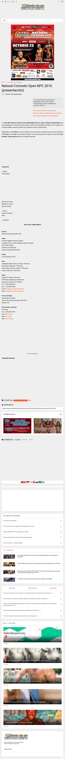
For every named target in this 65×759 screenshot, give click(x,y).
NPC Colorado (9, 318)
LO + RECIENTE (8, 550)
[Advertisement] (32, 14)
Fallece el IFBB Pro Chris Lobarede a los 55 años (23, 681)
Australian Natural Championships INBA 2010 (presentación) (17, 429)
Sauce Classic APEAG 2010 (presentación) (45, 116)
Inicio (3, 82)
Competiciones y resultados (14, 82)
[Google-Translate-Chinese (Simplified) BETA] (22, 483)
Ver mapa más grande (32, 353)
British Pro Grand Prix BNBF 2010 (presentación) (47, 113)
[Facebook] (16, 1)
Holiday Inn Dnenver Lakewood (15, 289)
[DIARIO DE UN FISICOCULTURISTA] (32, 9)
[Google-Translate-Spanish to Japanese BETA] (31, 483)
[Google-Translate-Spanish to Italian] (43, 483)
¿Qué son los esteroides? (14, 640)
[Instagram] (10, 1)
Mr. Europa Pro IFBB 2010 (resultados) (44, 110)
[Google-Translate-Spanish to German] (28, 483)
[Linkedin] (8, 1)
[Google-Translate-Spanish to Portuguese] (40, 483)
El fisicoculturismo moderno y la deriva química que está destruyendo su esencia (38, 563)
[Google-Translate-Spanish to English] (34, 483)
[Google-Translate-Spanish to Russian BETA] (37, 483)
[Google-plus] (14, 1)
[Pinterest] (5, 1)
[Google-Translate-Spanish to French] (25, 483)
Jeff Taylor (9, 314)
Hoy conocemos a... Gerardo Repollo (18, 723)
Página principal (8, 749)
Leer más (6, 643)
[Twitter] (2, 1)
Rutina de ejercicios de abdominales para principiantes (25, 702)
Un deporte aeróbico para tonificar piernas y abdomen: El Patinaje (34, 578)
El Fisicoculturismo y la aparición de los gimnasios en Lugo (27, 661)
